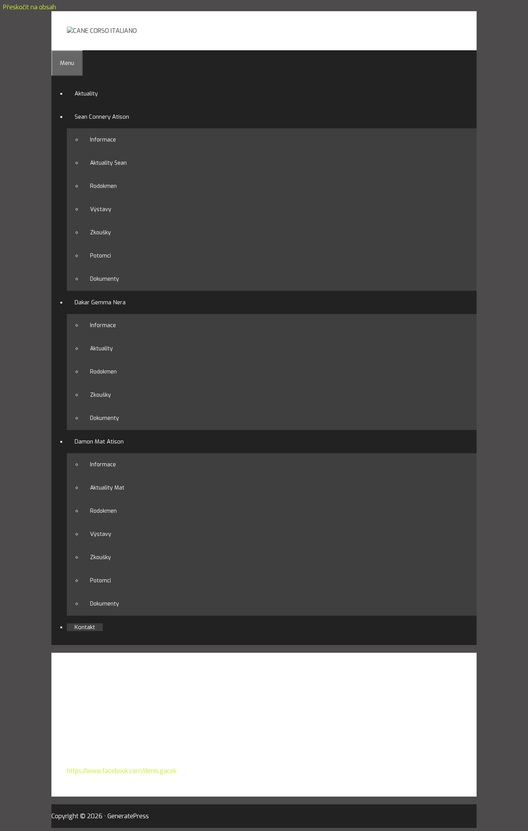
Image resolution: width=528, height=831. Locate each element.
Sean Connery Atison (102, 117)
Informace (103, 139)
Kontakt (85, 627)
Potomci (100, 255)
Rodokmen (103, 186)
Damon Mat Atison (99, 441)
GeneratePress (128, 816)
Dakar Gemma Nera (100, 302)
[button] (133, 117)
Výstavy (100, 209)
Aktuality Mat (107, 487)
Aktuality (86, 93)
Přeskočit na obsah (29, 7)
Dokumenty (104, 279)
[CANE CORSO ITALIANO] (102, 31)
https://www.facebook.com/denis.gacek (122, 771)
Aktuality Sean (108, 163)
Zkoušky (100, 232)
